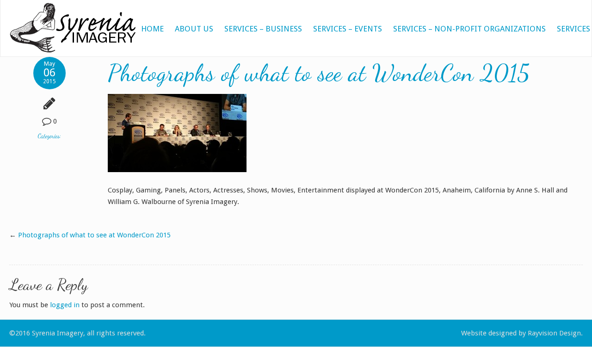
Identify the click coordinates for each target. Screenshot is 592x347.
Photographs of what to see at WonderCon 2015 (94, 235)
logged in (65, 305)
